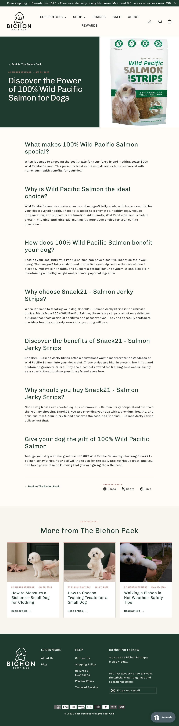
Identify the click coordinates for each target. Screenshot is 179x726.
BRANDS (99, 17)
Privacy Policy (84, 681)
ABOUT (133, 17)
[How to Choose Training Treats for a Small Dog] (90, 562)
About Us (47, 658)
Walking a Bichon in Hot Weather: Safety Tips (143, 598)
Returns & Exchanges (82, 673)
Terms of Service (86, 687)
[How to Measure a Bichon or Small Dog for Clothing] (33, 562)
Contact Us (82, 658)
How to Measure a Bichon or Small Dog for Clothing (30, 598)
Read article (19, 610)
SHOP (78, 17)
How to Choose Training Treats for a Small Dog (88, 598)
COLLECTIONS (52, 17)
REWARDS (89, 25)
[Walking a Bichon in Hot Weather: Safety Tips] (146, 562)
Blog (44, 664)
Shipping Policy (85, 664)
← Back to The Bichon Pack (25, 64)
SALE (117, 17)
